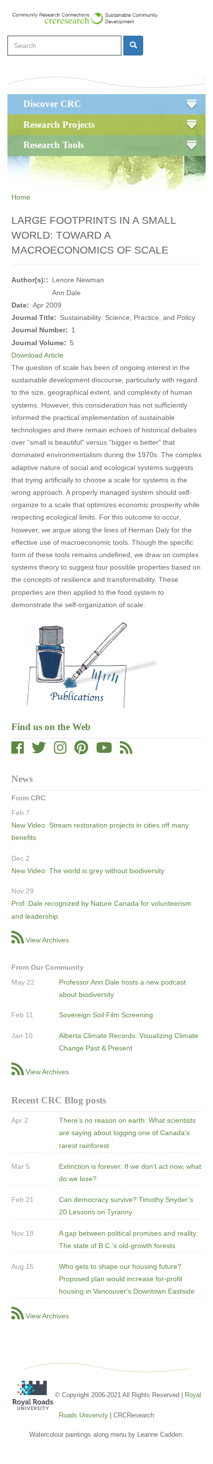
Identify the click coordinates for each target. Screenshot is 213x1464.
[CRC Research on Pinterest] (81, 750)
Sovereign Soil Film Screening (106, 1015)
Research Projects (59, 124)
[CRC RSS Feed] (126, 750)
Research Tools (53, 145)
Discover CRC (52, 104)
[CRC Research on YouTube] (104, 750)
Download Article (37, 355)
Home (20, 197)
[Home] (89, 18)
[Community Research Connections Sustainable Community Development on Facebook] (17, 750)
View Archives (47, 940)
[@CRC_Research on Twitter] (39, 750)
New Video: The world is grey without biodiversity (87, 871)
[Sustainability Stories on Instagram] (60, 750)
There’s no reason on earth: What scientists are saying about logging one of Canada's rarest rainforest (127, 1132)
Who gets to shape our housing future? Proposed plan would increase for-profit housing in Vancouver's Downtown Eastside (127, 1278)
